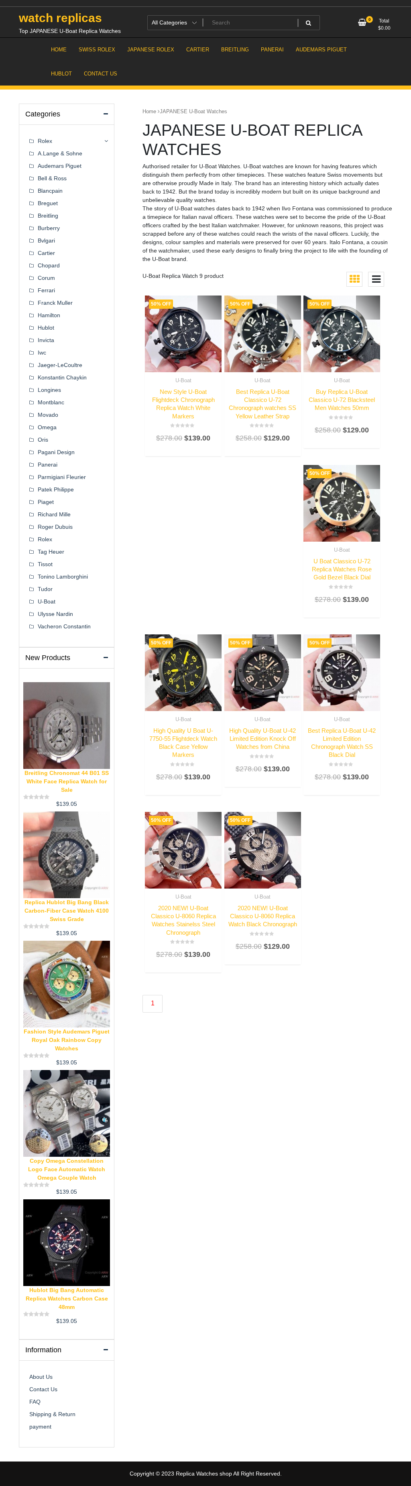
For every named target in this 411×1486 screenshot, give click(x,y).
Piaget (46, 502)
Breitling (48, 215)
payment (40, 1426)
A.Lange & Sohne (60, 153)
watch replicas (60, 17)
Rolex (45, 141)
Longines (49, 390)
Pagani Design (56, 452)
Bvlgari (46, 240)
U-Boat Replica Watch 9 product (183, 276)
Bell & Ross (52, 178)
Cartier (46, 253)
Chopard (49, 265)
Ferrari (46, 290)
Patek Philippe (56, 489)
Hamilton (49, 315)
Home (149, 111)
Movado (48, 415)
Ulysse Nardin (55, 614)
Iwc (42, 352)
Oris (43, 439)
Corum (46, 278)
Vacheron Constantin (64, 626)
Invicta (46, 340)
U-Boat (183, 380)
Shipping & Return (52, 1414)
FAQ (35, 1401)
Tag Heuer (51, 551)
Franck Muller (55, 303)
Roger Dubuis (55, 527)
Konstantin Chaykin (62, 377)
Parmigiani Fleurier (62, 477)
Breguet (48, 203)
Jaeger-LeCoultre (60, 365)
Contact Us (43, 1389)
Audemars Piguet (59, 166)
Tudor (45, 589)
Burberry (49, 228)
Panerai (47, 464)
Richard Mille (54, 514)
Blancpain (50, 191)
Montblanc (51, 402)
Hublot (46, 327)
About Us (41, 1377)
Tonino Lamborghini (63, 576)
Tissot (45, 564)
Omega (47, 427)
